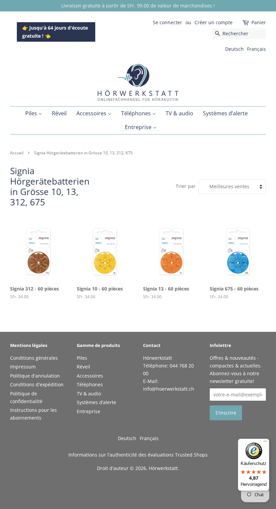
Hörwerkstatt (163, 468)
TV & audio (179, 113)
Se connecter (167, 22)
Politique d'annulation (35, 376)
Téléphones (136, 113)
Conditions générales (34, 358)
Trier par (186, 186)
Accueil (17, 153)
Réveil (59, 113)
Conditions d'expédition (37, 384)
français (256, 49)
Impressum (23, 366)
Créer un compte (214, 22)
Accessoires (92, 113)
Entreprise (139, 127)
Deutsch (234, 49)
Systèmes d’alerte (225, 113)
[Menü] (265, 443)
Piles (31, 113)
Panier (258, 22)
